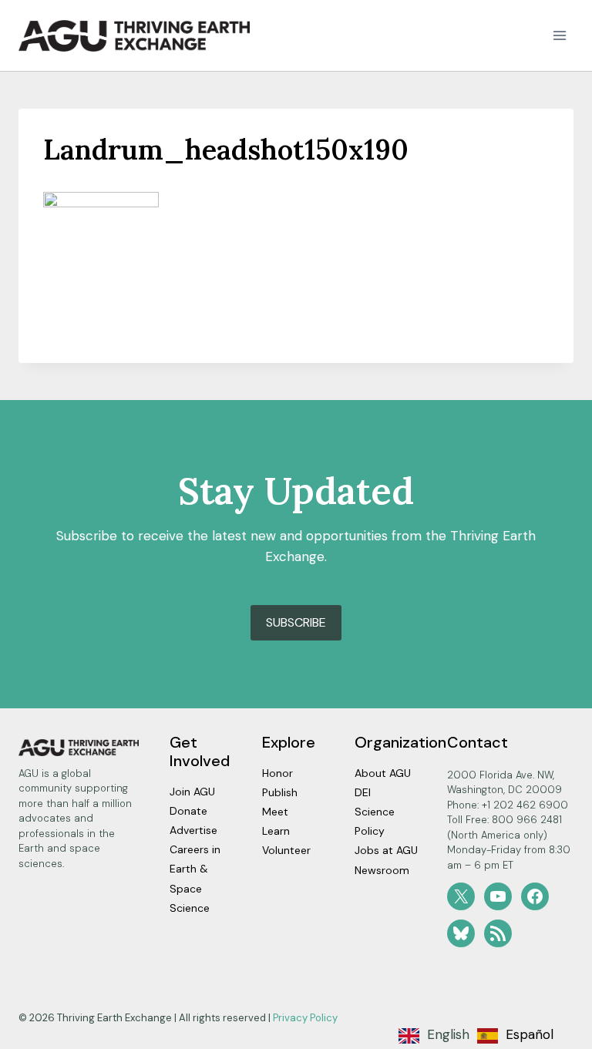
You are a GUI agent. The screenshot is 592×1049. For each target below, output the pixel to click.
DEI (363, 792)
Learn (276, 831)
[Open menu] (559, 36)
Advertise (193, 830)
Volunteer (286, 850)
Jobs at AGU (386, 850)
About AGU (383, 773)
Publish (280, 792)
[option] (515, 1036)
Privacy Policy (305, 1017)
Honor (277, 773)
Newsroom (382, 870)
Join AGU (192, 792)
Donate (188, 811)
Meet (275, 812)
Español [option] (529, 1034)
